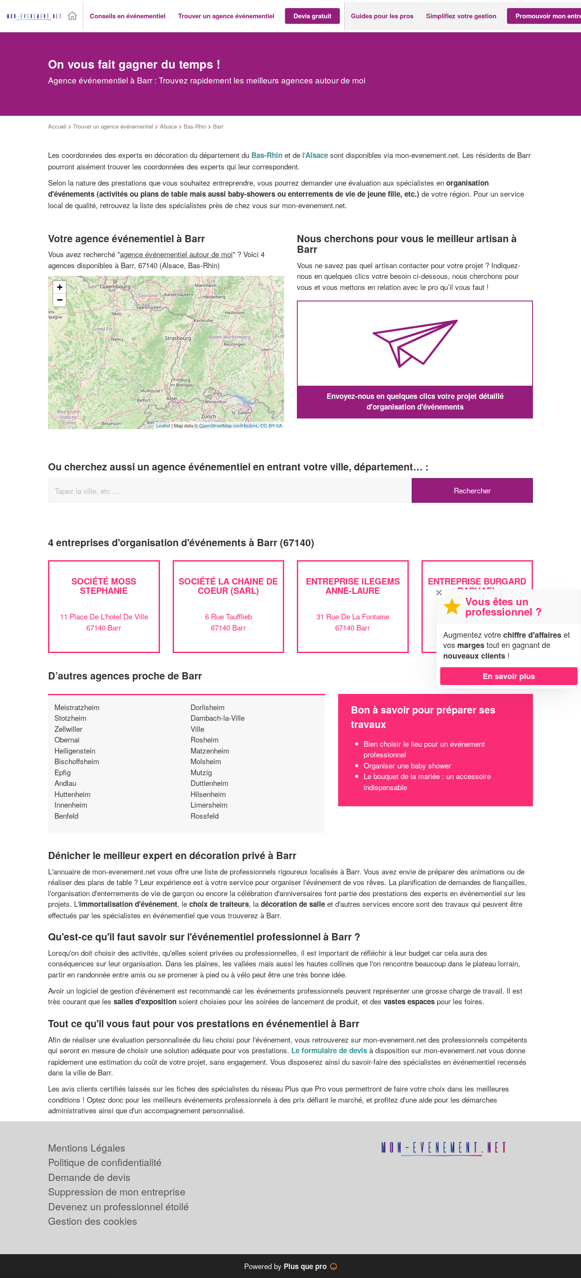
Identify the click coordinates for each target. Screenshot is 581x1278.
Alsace (168, 126)
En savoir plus (509, 676)
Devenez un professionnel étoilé (118, 1206)
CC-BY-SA (271, 425)
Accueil (57, 126)
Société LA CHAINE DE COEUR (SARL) (228, 585)
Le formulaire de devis (329, 1050)
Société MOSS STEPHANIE (103, 585)
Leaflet (163, 425)
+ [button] (60, 287)
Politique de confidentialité (105, 1162)
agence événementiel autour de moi (176, 254)
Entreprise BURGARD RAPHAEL (477, 585)
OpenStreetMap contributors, (229, 425)
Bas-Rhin (195, 126)
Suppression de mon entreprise (116, 1191)
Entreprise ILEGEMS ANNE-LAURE (353, 585)
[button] (127, 16)
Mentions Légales (86, 1147)
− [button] (60, 300)
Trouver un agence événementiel (113, 126)
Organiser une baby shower (407, 765)
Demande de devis (89, 1177)
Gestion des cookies (92, 1221)
